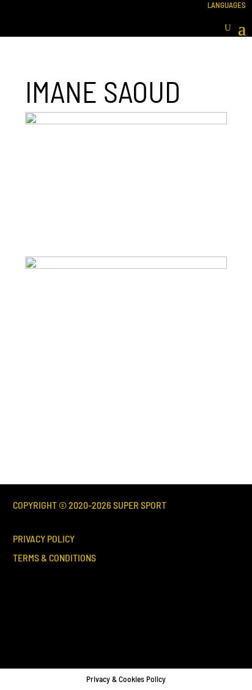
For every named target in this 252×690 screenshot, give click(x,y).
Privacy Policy (44, 538)
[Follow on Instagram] (72, 614)
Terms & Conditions (54, 557)
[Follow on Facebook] (31, 614)
